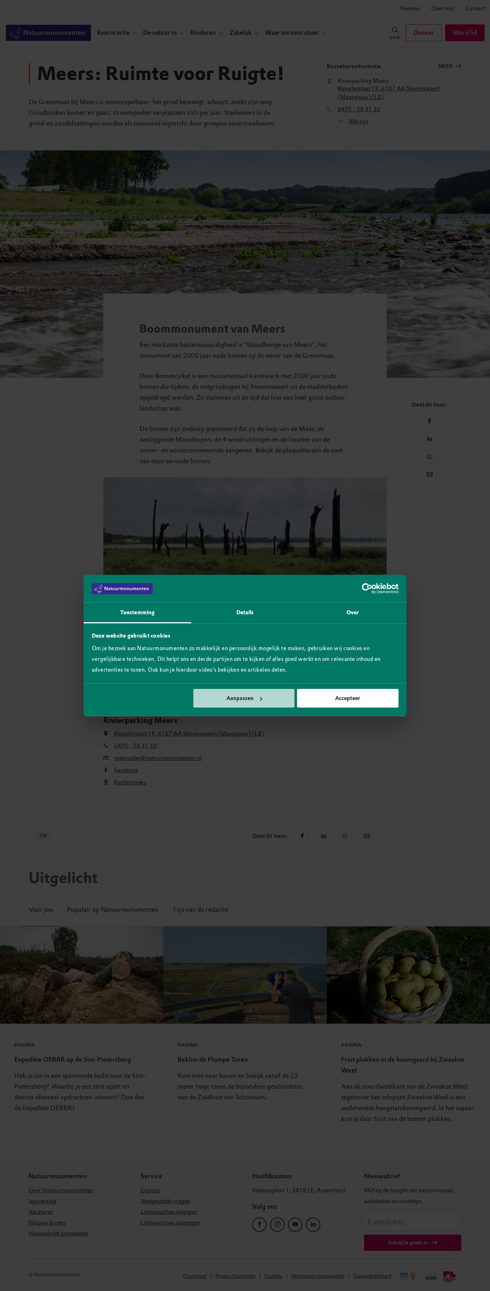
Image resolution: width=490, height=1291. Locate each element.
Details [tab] (245, 612)
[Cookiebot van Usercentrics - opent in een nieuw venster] (367, 588)
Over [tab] (353, 612)
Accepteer (347, 698)
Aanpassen (240, 698)
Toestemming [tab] (137, 612)
